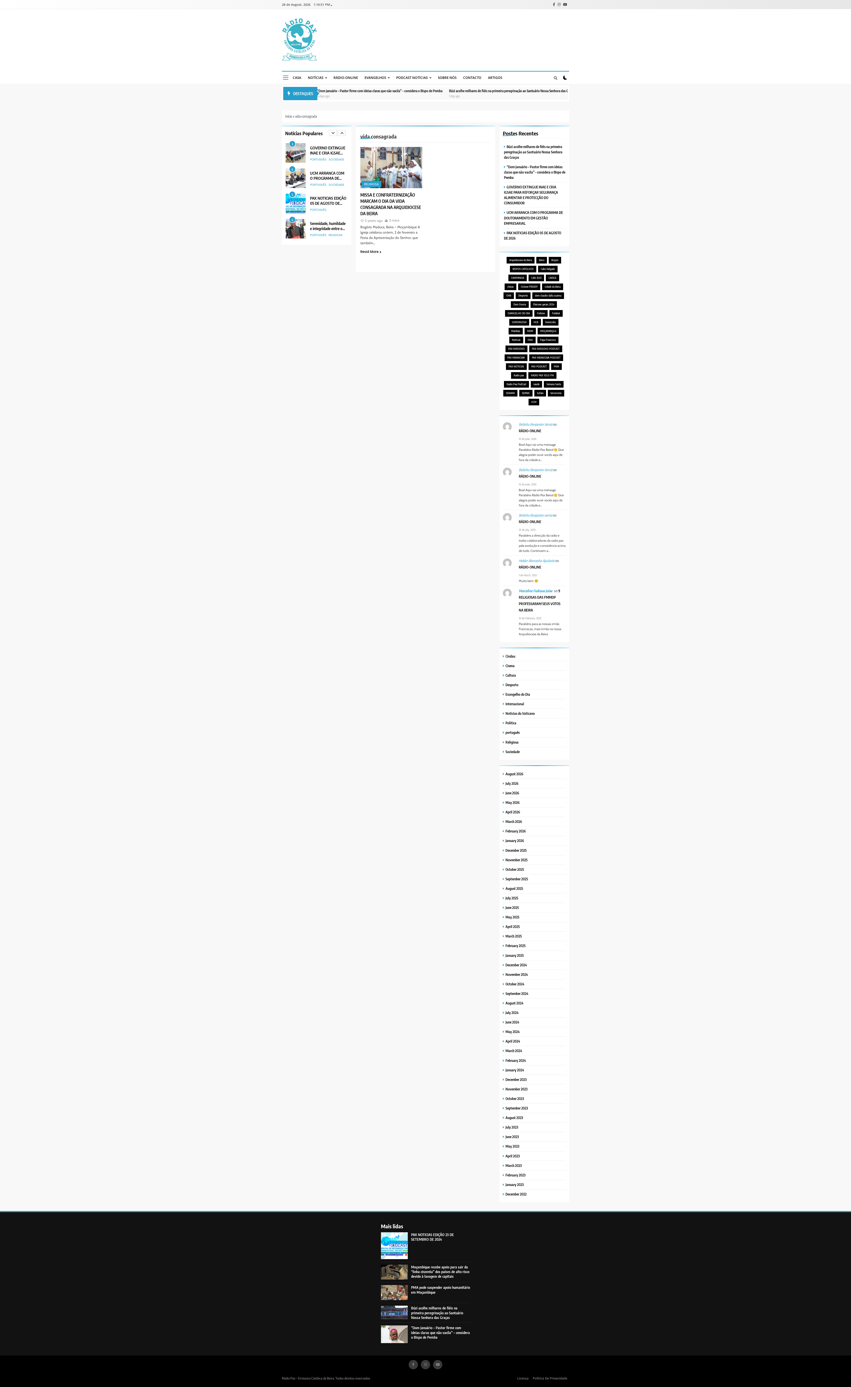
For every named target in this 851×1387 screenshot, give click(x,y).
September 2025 (517, 879)
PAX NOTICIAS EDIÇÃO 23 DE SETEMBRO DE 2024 (432, 1237)
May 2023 (512, 1146)
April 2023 (513, 1156)
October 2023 (515, 1098)
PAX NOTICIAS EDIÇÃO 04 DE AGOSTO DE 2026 (328, 228)
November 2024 (517, 974)
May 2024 (513, 1031)
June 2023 (512, 1136)
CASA (297, 77)
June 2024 (512, 1022)
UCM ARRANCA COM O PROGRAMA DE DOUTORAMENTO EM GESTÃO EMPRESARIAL (533, 217)
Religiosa (335, 210)
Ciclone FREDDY (529, 286)
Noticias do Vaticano (520, 713)
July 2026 (512, 783)
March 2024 (514, 1050)
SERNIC (526, 393)
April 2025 (513, 926)
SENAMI (510, 393)
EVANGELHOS (375, 77)
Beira (541, 260)
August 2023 (514, 1117)
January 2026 (515, 840)
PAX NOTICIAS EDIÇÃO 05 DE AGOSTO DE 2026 (328, 178)
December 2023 (516, 1079)
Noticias (516, 340)
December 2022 (516, 1194)
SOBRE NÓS (447, 77)
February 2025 (516, 945)
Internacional (515, 703)
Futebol (556, 313)
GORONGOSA (519, 322)
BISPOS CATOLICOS (523, 269)
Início (288, 116)
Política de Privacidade (550, 1378)
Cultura (511, 675)
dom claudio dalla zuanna (548, 295)
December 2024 (516, 965)
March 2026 (514, 821)
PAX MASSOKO (516, 348)
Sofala (540, 393)
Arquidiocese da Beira (520, 260)
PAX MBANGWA (516, 357)
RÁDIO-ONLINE (346, 77)
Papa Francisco (548, 340)
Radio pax (519, 375)
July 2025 (512, 898)
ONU (530, 340)
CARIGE (552, 277)
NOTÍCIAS (315, 77)
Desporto (523, 295)
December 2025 (516, 850)
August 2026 (514, 774)
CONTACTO (472, 77)
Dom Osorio (519, 304)
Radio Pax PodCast (516, 384)
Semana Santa (554, 384)
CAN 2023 (536, 277)
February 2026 (516, 831)
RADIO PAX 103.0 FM (542, 375)
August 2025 (514, 888)
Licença (523, 1378)
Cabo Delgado (548, 269)
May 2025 (512, 917)
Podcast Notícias (412, 77)
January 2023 (515, 1184)
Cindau (510, 656)
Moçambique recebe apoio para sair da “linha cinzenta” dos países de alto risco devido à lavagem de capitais (440, 1272)
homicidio (550, 322)
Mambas (515, 331)
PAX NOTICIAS (516, 366)
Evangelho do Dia (518, 694)
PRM (556, 366)
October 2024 (515, 984)
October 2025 (515, 869)
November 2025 (517, 860)
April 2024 (513, 1041)
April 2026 (513, 812)
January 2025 (515, 955)
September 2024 (517, 993)
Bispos (554, 260)
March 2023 (514, 1165)
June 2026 (512, 793)
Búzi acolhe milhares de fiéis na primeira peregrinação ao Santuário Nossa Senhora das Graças (439, 91)
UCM (534, 402)
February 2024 (516, 1060)
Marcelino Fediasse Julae (535, 591)
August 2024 (514, 1003)
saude (536, 384)
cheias (510, 286)
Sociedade (336, 159)
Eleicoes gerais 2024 (543, 304)
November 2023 (516, 1089)
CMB (508, 295)
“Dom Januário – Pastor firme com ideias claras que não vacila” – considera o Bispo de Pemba (534, 172)
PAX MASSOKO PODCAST (546, 348)
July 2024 (512, 1012)
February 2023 (515, 1175)
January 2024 (515, 1070)
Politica (511, 723)
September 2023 (517, 1108)
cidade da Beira (552, 286)
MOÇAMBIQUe (548, 331)
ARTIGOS (495, 77)
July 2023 (512, 1127)
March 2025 (514, 936)
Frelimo (541, 313)
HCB (536, 322)
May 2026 (513, 802)
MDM (530, 331)
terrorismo (556, 393)
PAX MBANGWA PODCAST (546, 357)
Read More (369, 251)
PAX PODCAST (539, 366)
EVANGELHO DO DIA (519, 313)
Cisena (510, 665)
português (318, 159)
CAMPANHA (517, 277)
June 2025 (512, 907)
